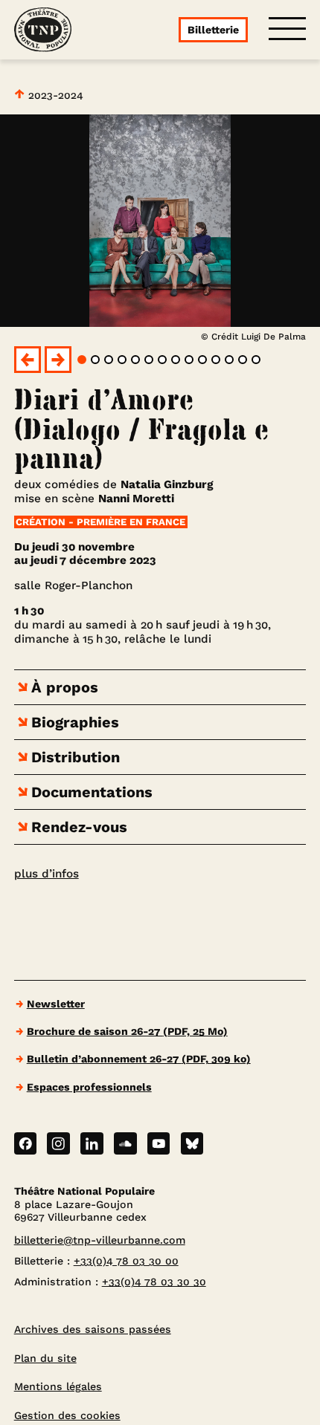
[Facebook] (25, 1143)
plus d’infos (46, 873)
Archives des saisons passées (92, 1329)
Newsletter (56, 1004)
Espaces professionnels (89, 1087)
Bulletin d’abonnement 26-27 (139, 1059)
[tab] (82, 359)
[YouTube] (158, 1143)
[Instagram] (58, 1143)
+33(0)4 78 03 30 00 (126, 1261)
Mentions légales (58, 1386)
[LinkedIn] (91, 1143)
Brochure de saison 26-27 (127, 1031)
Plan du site (45, 1358)
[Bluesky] (192, 1143)
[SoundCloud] (125, 1143)
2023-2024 (54, 95)
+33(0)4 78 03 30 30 (154, 1282)
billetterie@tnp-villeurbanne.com (99, 1240)
